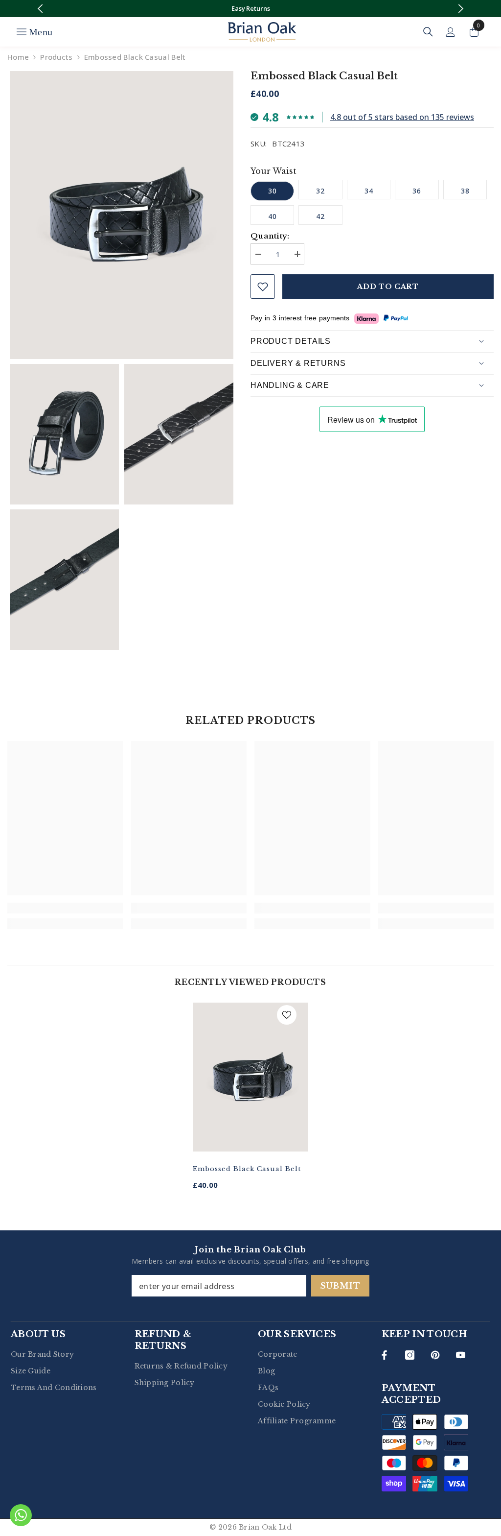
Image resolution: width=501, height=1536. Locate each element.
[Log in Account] (450, 32)
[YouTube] (461, 1355)
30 (272, 190)
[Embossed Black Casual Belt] (251, 1077)
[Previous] (40, 8)
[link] (65, 908)
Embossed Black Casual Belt (247, 1169)
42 (320, 216)
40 (272, 216)
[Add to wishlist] (262, 286)
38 (465, 190)
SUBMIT (340, 1286)
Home (18, 57)
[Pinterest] (435, 1355)
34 (368, 190)
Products (56, 57)
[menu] (21, 32)
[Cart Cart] (474, 32)
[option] (251, 8)
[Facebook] (384, 1355)
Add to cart (388, 286)
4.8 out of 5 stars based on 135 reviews (402, 117)
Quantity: (270, 235)
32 (320, 190)
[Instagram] (410, 1355)
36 (416, 190)
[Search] (428, 32)
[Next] (460, 8)
